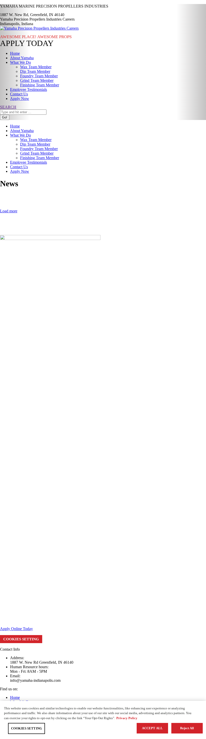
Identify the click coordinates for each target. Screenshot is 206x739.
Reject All (187, 728)
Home (15, 697)
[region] (103, 720)
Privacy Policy (126, 718)
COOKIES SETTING (21, 639)
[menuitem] (15, 53)
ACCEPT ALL (152, 728)
